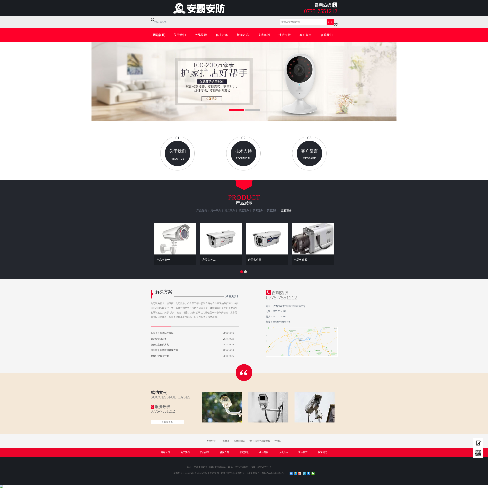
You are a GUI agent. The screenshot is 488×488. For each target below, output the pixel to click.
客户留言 (305, 35)
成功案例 (264, 35)
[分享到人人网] (308, 473)
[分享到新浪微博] (300, 473)
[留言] (478, 443)
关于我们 (180, 35)
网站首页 (159, 35)
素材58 (225, 441)
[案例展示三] (314, 407)
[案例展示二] (268, 407)
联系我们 (326, 35)
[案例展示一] (222, 407)
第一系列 (215, 210)
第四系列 (258, 210)
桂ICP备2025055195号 (273, 473)
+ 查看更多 (167, 422)
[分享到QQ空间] (295, 473)
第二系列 (230, 210)
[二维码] (478, 453)
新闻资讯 (243, 35)
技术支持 (285, 35)
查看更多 (286, 210)
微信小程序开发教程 (260, 441)
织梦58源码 (239, 441)
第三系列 (244, 210)
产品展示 (201, 35)
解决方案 (222, 35)
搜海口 (277, 441)
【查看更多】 (231, 296)
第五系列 (272, 210)
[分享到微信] (313, 473)
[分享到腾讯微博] (304, 473)
